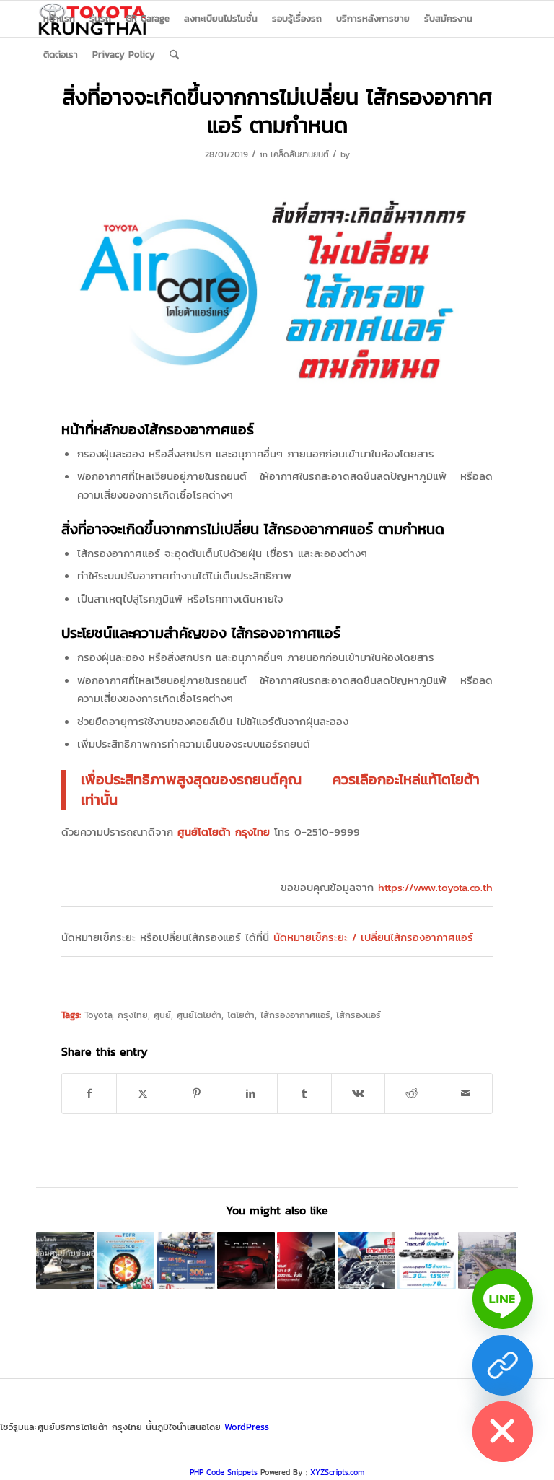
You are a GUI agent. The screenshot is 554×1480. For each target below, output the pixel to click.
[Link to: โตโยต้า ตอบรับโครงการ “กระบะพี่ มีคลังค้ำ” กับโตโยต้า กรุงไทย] (426, 1261)
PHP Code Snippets (224, 1472)
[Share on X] (143, 1093)
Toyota (98, 1014)
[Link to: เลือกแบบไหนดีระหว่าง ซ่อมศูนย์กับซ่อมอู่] (65, 1261)
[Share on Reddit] (412, 1093)
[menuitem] (59, 19)
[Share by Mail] (466, 1093)
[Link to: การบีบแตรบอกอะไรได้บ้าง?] (487, 1261)
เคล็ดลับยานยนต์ (300, 154)
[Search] (174, 55)
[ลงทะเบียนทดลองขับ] (502, 1365)
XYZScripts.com (337, 1472)
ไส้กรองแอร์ (358, 1014)
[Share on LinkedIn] (251, 1093)
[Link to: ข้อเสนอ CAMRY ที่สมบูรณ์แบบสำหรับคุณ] (246, 1261)
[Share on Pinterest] (197, 1093)
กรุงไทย (133, 1014)
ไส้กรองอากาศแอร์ (295, 1014)
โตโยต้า (241, 1014)
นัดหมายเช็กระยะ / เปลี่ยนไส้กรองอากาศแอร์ (373, 937)
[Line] (502, 1299)
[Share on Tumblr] (304, 1093)
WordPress (246, 1427)
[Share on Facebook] (89, 1093)
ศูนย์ (162, 1014)
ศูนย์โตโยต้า (199, 1014)
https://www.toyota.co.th (435, 888)
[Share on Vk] (358, 1093)
